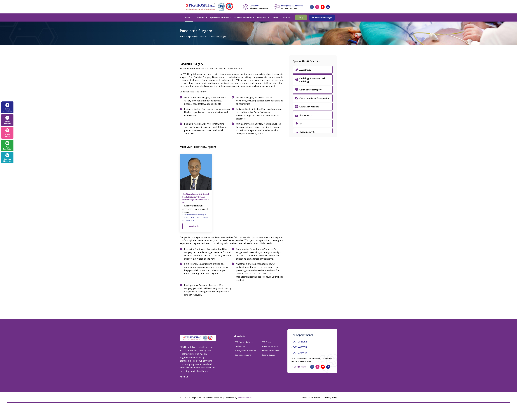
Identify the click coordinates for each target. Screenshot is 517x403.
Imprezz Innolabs (244, 397)
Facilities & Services (243, 17)
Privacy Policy (330, 397)
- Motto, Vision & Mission (245, 350)
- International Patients (270, 350)
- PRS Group (266, 342)
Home (187, 17)
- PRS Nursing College (243, 342)
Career (275, 17)
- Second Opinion (268, 355)
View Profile (194, 226)
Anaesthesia (305, 69)
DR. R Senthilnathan (192, 205)
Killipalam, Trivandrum (259, 7)
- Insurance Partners (269, 346)
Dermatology (305, 115)
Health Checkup (7, 122)
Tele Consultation (7, 148)
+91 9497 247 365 (292, 7)
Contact (286, 17)
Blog (301, 17)
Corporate (200, 17)
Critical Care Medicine (309, 106)
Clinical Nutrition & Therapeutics (314, 98)
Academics (262, 17)
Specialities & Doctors (219, 17)
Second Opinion (7, 135)
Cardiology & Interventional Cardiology (312, 80)
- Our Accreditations (242, 355)
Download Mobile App (7, 160)
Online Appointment (7, 110)
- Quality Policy (240, 346)
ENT (301, 123)
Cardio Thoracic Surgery (310, 89)
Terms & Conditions (310, 397)
